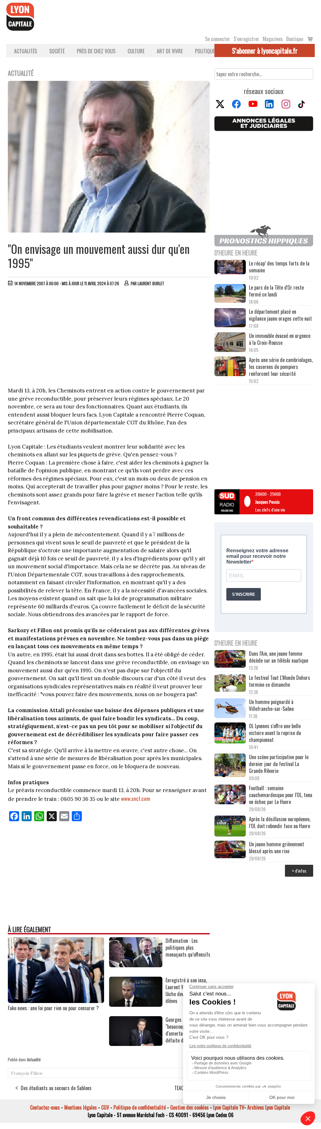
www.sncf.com (135, 798)
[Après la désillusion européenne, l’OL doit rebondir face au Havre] (230, 827)
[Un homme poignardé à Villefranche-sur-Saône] (230, 708)
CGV (105, 1107)
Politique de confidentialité (139, 1107)
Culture (136, 51)
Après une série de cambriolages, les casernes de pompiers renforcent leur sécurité (281, 366)
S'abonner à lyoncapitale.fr (264, 50)
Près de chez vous (96, 51)
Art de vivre (170, 51)
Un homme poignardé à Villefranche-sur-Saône (271, 705)
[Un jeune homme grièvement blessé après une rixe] (230, 850)
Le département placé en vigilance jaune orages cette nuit (280, 315)
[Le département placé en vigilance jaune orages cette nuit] (230, 318)
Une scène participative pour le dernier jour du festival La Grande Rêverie (278, 764)
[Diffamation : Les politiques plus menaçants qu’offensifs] (135, 965)
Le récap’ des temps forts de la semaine (279, 267)
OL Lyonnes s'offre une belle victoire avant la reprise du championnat (275, 732)
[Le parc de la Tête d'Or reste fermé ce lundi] (230, 294)
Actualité (34, 1059)
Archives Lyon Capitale (268, 1107)
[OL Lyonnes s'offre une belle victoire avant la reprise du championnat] (230, 733)
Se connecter (217, 39)
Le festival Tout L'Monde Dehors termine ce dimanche (279, 681)
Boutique (294, 39)
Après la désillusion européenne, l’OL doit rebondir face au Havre (279, 822)
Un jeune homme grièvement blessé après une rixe (276, 847)
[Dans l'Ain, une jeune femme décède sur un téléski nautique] (230, 659)
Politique (205, 51)
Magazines (273, 39)
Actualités (25, 51)
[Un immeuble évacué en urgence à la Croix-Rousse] (230, 342)
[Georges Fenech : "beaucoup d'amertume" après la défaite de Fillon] (135, 1044)
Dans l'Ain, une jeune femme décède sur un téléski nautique (278, 657)
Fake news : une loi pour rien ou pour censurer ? (53, 1008)
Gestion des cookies (189, 1107)
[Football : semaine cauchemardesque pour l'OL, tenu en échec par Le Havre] (230, 795)
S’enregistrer (246, 39)
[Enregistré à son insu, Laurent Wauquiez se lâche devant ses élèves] (135, 1004)
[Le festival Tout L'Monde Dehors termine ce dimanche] (230, 683)
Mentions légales (80, 1107)
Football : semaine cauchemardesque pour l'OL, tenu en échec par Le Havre (280, 795)
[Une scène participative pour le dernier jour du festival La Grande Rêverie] (230, 766)
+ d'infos (299, 870)
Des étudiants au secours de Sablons (56, 1088)
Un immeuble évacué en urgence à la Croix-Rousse (279, 339)
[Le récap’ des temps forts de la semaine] (230, 268)
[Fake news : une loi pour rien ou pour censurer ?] (56, 1001)
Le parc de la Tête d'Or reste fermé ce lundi (276, 291)
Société (57, 51)
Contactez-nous (45, 1107)
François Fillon (26, 1073)
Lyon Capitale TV (228, 1107)
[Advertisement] (109, 338)
